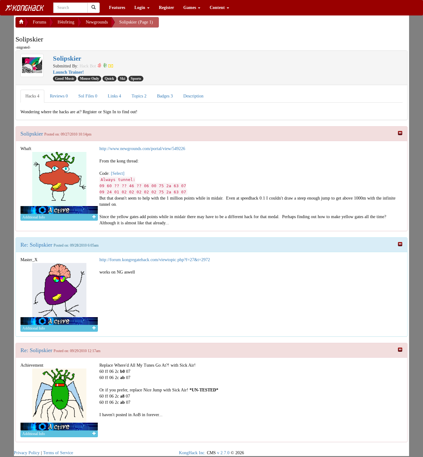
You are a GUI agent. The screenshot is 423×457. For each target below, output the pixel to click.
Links (114, 96)
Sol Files (87, 96)
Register (166, 7)
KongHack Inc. (192, 453)
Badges (165, 96)
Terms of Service (58, 453)
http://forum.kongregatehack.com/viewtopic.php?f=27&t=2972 (154, 259)
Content (218, 7)
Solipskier (31, 134)
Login (140, 7)
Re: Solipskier (36, 245)
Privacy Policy (27, 453)
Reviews (59, 96)
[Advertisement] (208, 24)
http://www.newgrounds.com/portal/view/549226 (142, 148)
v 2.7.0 (223, 453)
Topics (139, 96)
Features (117, 7)
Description (193, 96)
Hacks (32, 96)
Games (190, 7)
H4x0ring (66, 22)
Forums (39, 22)
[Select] (117, 173)
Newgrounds (97, 22)
